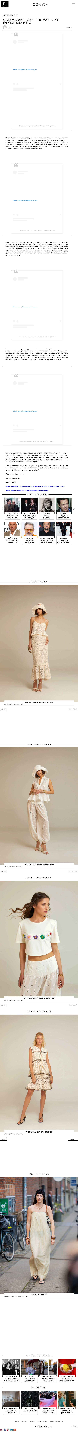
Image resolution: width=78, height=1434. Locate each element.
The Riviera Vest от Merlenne (39, 1132)
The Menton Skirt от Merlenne (39, 702)
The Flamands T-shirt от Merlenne (39, 998)
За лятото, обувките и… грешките (30, 1411)
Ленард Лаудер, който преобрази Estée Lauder (12, 542)
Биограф (6, 15)
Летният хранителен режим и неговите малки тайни (67, 1413)
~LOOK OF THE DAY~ (39, 1294)
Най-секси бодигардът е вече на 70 (46, 540)
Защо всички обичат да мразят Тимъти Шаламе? (29, 518)
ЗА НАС (17, 1421)
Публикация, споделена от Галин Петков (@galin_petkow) (37, 126)
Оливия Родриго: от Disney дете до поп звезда (12, 518)
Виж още (73, 709)
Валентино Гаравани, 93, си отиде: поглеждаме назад (64, 518)
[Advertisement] (37, 110)
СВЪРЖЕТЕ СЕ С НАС (56, 1421)
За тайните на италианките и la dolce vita (48, 1379)
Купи (3, 709)
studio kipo (74, 1426)
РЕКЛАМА (32, 1421)
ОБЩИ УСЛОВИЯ (43, 1421)
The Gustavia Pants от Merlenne (39, 864)
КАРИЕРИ (24, 1421)
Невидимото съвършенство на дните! (30, 1379)
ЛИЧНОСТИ (14, 15)
